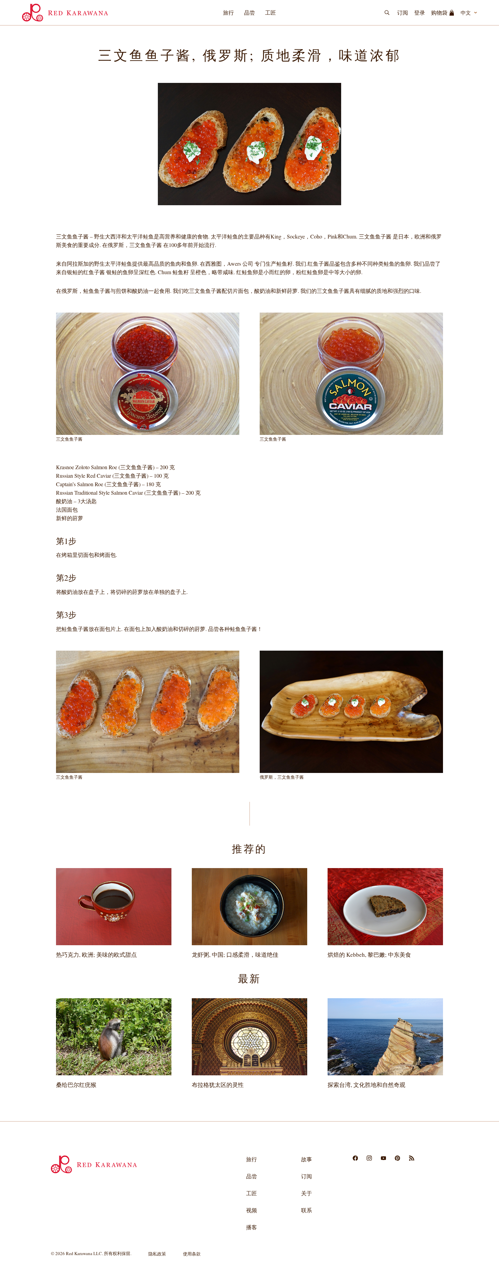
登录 (419, 12)
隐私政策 (157, 1254)
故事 (306, 1159)
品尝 (249, 12)
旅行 (228, 12)
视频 (251, 1210)
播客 (251, 1227)
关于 (306, 1193)
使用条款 (192, 1254)
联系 (306, 1210)
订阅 (402, 12)
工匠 (270, 12)
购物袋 (439, 12)
